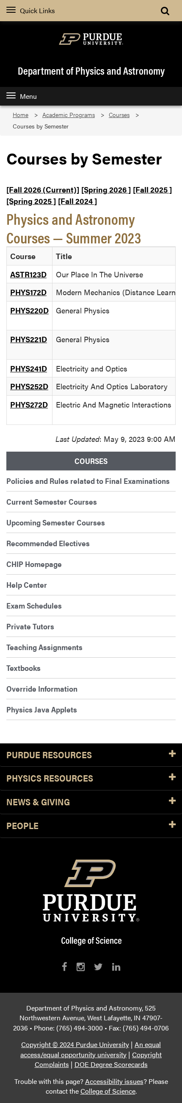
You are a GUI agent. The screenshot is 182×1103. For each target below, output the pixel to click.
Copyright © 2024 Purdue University (75, 1044)
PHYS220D (29, 310)
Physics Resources (49, 778)
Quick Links (37, 10)
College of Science (107, 1091)
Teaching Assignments (44, 647)
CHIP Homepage (34, 563)
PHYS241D (28, 368)
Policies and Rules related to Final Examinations (88, 480)
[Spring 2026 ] (106, 189)
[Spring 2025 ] (31, 200)
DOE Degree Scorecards (111, 1064)
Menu (28, 96)
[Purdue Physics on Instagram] (81, 966)
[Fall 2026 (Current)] (42, 189)
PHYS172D (28, 292)
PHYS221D (28, 339)
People (22, 826)
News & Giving (38, 802)
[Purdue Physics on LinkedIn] (116, 966)
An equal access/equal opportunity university (90, 1049)
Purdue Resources (49, 755)
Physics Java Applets (41, 709)
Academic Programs (68, 115)
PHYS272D (29, 404)
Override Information (41, 688)
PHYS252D (29, 386)
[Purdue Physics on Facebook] (64, 966)
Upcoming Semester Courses (55, 522)
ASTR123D (28, 274)
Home (20, 115)
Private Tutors (30, 626)
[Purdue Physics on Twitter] (98, 966)
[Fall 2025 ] (152, 189)
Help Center (26, 584)
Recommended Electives (48, 543)
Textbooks (23, 667)
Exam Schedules (34, 605)
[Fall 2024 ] (77, 200)
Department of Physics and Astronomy (91, 70)
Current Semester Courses (51, 501)
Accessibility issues (114, 1081)
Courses (119, 115)
